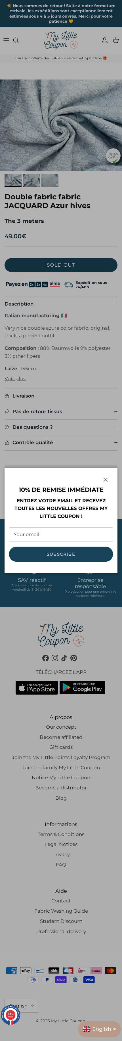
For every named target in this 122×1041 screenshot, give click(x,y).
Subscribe (61, 554)
